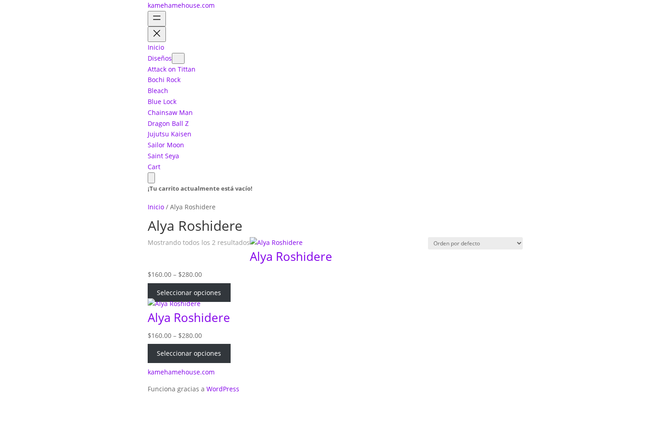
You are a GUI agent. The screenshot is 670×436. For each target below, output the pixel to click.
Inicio (156, 206)
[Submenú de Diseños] (178, 58)
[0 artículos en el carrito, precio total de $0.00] (151, 177)
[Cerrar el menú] (157, 34)
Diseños (160, 58)
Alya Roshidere (291, 256)
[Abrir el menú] (157, 18)
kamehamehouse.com (181, 5)
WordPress (222, 388)
